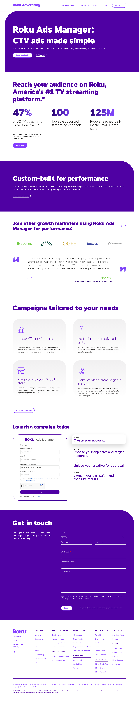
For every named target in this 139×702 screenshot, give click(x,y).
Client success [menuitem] (117, 652)
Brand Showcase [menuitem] (101, 655)
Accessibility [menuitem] (39, 655)
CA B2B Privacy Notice (37, 684)
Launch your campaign (21, 196)
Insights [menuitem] (115, 656)
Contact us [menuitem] (39, 662)
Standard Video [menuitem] (118, 635)
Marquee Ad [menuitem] (77, 660)
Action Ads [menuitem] (100, 659)
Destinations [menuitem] (101, 630)
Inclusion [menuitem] (38, 651)
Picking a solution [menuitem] (58, 639)
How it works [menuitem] (56, 635)
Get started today (22, 55)
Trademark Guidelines (115, 684)
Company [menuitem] (39, 630)
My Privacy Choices (69, 684)
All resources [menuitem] (117, 648)
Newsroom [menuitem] (39, 639)
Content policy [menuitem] (40, 658)
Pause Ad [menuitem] (115, 639)
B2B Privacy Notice (20, 684)
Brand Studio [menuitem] (78, 639)
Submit (66, 608)
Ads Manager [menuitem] (78, 635)
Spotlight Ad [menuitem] (77, 664)
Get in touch (40, 55)
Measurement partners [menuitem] (60, 656)
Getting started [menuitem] (60, 630)
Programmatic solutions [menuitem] (82, 647)
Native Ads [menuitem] (78, 655)
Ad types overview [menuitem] (58, 647)
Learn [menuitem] (115, 643)
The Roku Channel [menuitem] (79, 643)
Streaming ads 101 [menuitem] (58, 643)
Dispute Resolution (97, 684)
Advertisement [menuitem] (80, 630)
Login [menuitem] (15, 640)
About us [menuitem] (38, 635)
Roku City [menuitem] (98, 635)
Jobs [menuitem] (36, 647)
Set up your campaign (24, 410)
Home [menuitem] (97, 647)
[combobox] (93, 537)
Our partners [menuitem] (58, 651)
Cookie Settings (54, 684)
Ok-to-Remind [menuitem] (100, 672)
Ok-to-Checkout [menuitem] (101, 668)
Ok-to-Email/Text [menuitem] (101, 664)
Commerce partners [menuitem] (59, 660)
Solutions (83, 5)
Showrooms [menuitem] (99, 639)
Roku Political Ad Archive (29, 687)
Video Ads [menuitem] (117, 630)
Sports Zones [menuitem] (100, 651)
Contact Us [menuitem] (17, 637)
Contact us (119, 5)
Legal (16, 687)
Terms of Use (83, 684)
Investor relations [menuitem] (41, 643)
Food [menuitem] (97, 643)
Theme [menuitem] (75, 668)
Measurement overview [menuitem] (81, 651)
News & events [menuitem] (117, 660)
